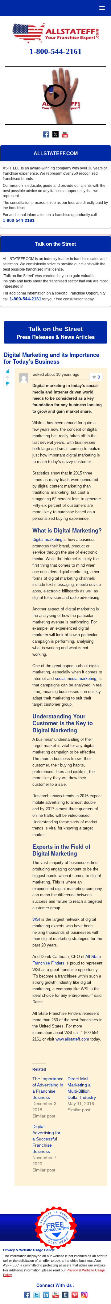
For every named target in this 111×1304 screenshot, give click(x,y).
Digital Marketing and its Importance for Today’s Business (51, 358)
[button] (101, 8)
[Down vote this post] (7, 384)
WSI (36, 919)
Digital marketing (47, 539)
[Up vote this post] (7, 371)
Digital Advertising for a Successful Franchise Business (46, 1139)
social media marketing (75, 678)
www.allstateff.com (72, 1039)
